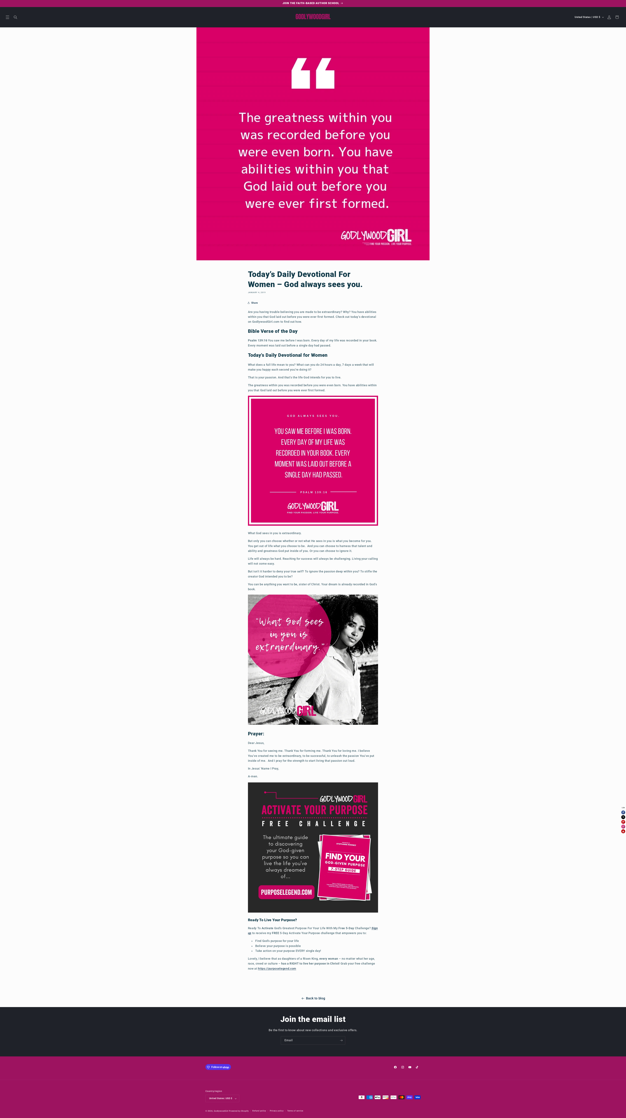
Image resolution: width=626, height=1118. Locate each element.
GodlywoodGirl (221, 1111)
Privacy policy (277, 1111)
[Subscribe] (341, 1040)
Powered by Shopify (239, 1111)
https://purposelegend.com (277, 968)
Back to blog (315, 998)
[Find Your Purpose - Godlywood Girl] (313, 912)
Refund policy (259, 1111)
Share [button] (254, 302)
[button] (7, 17)
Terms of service (295, 1111)
